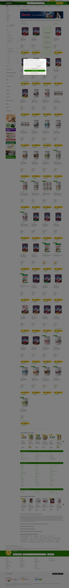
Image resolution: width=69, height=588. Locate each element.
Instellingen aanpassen (35, 68)
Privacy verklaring (39, 66)
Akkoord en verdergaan (35, 70)
